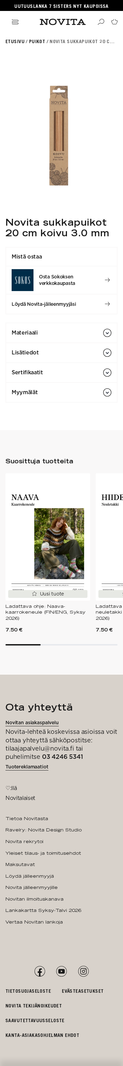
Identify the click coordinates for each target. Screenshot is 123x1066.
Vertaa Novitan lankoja (34, 922)
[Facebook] (39, 971)
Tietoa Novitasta (26, 818)
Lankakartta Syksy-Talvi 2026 (43, 910)
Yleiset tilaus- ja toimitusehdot (43, 853)
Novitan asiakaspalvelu (32, 722)
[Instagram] (83, 971)
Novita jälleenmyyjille (31, 887)
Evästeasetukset (83, 991)
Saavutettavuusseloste (35, 1020)
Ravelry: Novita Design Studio (43, 829)
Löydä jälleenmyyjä (29, 876)
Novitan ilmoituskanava (34, 899)
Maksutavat (20, 864)
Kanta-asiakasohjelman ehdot (42, 1035)
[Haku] (100, 21)
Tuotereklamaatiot (27, 766)
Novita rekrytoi (24, 841)
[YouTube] (61, 971)
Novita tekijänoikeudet (33, 1005)
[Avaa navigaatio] (15, 21)
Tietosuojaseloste (28, 991)
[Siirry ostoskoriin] (114, 21)
